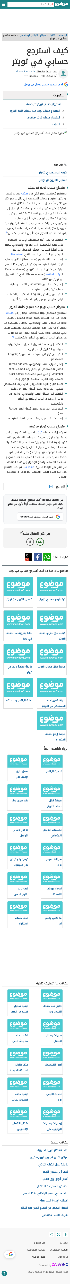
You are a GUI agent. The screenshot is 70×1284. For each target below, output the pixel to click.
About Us (63, 1256)
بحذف (24, 193)
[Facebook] (65, 1234)
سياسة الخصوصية (36, 1249)
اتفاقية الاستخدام (59, 1249)
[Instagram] (51, 1234)
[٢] (13, 337)
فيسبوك (38, 557)
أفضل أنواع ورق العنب (55, 1179)
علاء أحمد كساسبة (25, 71)
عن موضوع (39, 1242)
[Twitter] (58, 1234)
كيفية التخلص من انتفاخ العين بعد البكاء (44, 1207)
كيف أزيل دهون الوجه (55, 1171)
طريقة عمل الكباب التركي (53, 1164)
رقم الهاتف (53, 274)
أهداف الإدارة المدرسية (54, 1200)
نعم (40, 541)
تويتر (39, 432)
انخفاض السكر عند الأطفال (52, 1186)
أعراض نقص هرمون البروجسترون (49, 1157)
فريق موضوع (38, 1256)
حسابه (10, 312)
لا (30, 541)
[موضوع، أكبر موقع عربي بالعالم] (61, 5)
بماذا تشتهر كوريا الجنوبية (52, 1150)
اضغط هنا (17, 254)
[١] (6, 232)
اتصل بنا (64, 1242)
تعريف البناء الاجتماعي (55, 1215)
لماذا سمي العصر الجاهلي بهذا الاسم (45, 1193)
